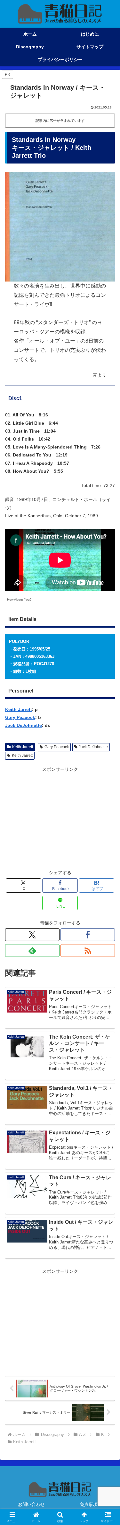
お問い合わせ (31, 1504)
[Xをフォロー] (32, 934)
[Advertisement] (60, 818)
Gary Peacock (20, 717)
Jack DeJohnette (23, 725)
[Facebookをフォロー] (87, 934)
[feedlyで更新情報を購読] (32, 950)
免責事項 (89, 1504)
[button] (107, 1022)
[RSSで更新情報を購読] (87, 950)
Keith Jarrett (18, 709)
